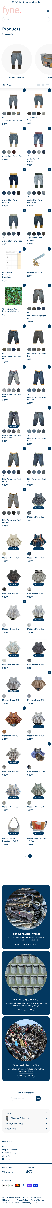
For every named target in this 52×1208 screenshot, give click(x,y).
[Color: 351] (29, 308)
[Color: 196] (14, 472)
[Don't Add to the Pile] (26, 1040)
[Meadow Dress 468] (13, 547)
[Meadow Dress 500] (38, 760)
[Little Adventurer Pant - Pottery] (13, 468)
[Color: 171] (4, 513)
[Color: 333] (39, 431)
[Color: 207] (18, 513)
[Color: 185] (4, 472)
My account (6, 1159)
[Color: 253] (9, 113)
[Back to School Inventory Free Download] (13, 266)
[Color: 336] (29, 390)
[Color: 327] (43, 113)
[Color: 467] (29, 513)
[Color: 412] (4, 113)
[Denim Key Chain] (38, 263)
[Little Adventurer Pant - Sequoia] (13, 509)
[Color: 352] (43, 431)
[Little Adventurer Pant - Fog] (38, 344)
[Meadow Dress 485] (38, 654)
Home (4, 1146)
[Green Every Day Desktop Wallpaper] (13, 301)
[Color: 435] (34, 193)
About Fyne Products (10, 1203)
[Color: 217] (43, 349)
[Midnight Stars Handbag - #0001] (13, 831)
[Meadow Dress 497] (13, 725)
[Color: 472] (4, 625)
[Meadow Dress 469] (38, 547)
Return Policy (36, 1197)
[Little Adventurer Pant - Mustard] (38, 386)
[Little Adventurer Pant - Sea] (38, 468)
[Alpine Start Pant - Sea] (13, 228)
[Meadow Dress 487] (38, 689)
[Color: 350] (43, 308)
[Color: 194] (18, 472)
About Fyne (6, 1156)
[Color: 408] (9, 193)
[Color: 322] (9, 152)
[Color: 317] (39, 113)
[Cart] (42, 10)
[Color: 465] (14, 390)
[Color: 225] (4, 152)
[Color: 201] (9, 513)
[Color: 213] (14, 513)
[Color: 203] (43, 472)
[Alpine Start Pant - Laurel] (38, 148)
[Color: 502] (29, 803)
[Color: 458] (4, 431)
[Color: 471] (29, 589)
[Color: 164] (14, 234)
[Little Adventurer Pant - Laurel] (13, 385)
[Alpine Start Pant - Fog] (13, 145)
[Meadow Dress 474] (13, 654)
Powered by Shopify (29, 1203)
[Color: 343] (39, 390)
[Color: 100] (29, 113)
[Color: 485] (29, 660)
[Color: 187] (9, 349)
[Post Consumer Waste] (26, 909)
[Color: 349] (18, 349)
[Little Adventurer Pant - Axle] (38, 304)
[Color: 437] (39, 152)
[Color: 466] (18, 390)
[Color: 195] (39, 349)
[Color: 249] (29, 234)
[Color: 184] (29, 431)
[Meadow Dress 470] (13, 583)
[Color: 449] (43, 193)
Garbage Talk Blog (9, 1153)
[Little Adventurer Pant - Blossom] (13, 345)
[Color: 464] (9, 390)
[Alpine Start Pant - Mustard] (13, 189)
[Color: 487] (29, 696)
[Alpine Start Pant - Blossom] (38, 108)
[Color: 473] (29, 625)
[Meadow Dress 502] (38, 796)
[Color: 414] (18, 234)
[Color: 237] (39, 234)
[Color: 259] (4, 234)
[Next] (30, 856)
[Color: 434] (29, 152)
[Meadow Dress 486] (13, 689)
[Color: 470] (4, 589)
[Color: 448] (39, 193)
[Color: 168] (29, 472)
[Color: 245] (43, 234)
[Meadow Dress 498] (38, 725)
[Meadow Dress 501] (13, 796)
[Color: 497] (4, 732)
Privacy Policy (22, 1200)
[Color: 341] (34, 431)
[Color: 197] (34, 349)
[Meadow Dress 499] (13, 760)
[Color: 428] (14, 113)
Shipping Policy (8, 1200)
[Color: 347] (14, 349)
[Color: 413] (4, 193)
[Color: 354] (43, 390)
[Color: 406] (18, 113)
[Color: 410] (9, 234)
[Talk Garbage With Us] (26, 975)
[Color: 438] (43, 152)
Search (25, 1197)
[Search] (48, 19)
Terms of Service (37, 1200)
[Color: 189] (9, 472)
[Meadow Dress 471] (38, 583)
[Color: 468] (4, 554)
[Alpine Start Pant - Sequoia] (38, 228)
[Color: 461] (18, 431)
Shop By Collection (9, 1150)
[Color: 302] (39, 472)
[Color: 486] (4, 696)
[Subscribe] (38, 1098)
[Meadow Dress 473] (38, 618)
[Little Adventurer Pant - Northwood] (13, 425)
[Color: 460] (14, 431)
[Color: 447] (29, 193)
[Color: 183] (4, 349)
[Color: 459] (9, 431)
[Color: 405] (14, 193)
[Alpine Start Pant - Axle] (13, 108)
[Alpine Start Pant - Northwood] (38, 189)
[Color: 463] (4, 390)
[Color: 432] (14, 152)
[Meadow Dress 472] (13, 618)
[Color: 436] (34, 152)
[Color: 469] (29, 554)
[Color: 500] (29, 767)
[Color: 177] (29, 349)
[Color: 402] (18, 193)
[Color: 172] (34, 472)
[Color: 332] (34, 390)
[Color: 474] (4, 660)
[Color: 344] (34, 308)
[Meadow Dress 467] (38, 506)
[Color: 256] (34, 234)
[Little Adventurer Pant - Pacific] (38, 427)
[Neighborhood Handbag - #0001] (38, 831)
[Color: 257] (34, 113)
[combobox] (26, 19)
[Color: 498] (29, 732)
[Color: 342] (39, 308)
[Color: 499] (4, 767)
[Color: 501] (4, 803)
